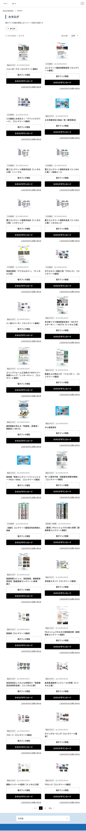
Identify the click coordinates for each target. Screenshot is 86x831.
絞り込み (12, 29)
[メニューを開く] (82, 3)
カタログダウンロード (24, 81)
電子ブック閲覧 (23, 74)
